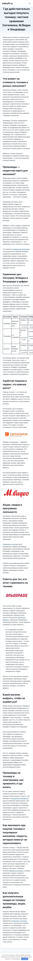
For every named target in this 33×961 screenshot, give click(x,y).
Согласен (24, 959)
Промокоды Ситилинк (10, 544)
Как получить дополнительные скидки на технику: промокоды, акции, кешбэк (14, 900)
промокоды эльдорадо (19, 798)
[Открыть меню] (29, 3)
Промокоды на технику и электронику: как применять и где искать (13, 780)
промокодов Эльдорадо (21, 249)
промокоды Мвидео (16, 871)
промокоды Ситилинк (19, 921)
